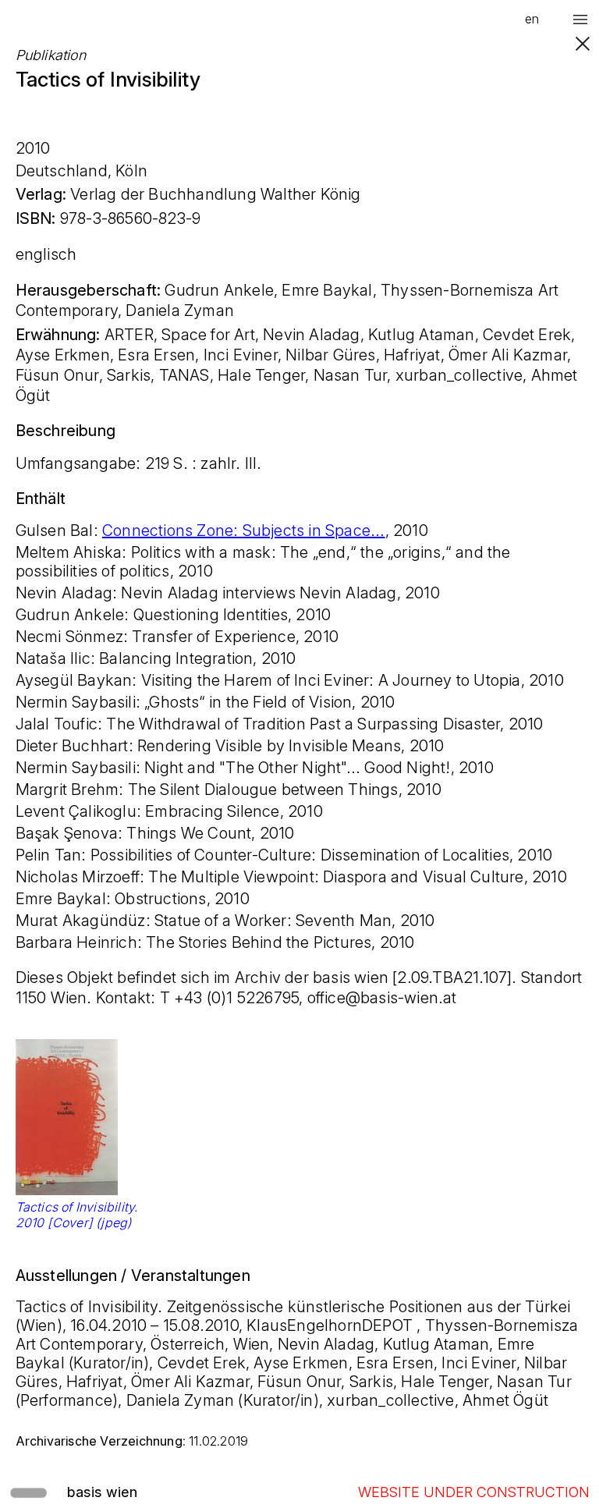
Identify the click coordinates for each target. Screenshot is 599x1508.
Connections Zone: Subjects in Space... (243, 530)
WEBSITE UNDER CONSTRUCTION (474, 1492)
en (532, 19)
